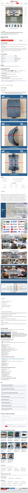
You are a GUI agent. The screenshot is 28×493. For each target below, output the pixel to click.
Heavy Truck (14, 358)
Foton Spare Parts (9, 483)
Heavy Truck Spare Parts (15, 483)
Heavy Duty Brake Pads (4, 478)
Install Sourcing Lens (4, 489)
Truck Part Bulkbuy (19, 485)
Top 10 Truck (10, 485)
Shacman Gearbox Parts (17, 470)
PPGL (12, 359)
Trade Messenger (12, 488)
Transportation (4, 5)
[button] (1, 1)
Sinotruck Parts (10, 358)
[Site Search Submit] (17, 3)
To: (4, 418)
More (1, 486)
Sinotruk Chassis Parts (23, 469)
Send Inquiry (7, 40)
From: (4, 416)
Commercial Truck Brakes (11, 478)
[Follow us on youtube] (25, 488)
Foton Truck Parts (3, 483)
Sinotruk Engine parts (9, 469)
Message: (4, 420)
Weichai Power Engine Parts (19, 358)
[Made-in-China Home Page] (14, 1)
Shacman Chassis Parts (23, 470)
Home (1, 5)
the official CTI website (18, 329)
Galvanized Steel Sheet (21, 359)
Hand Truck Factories (16, 481)
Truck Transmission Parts (4, 485)
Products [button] (7, 3)
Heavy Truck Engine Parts (22, 483)
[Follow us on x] (23, 488)
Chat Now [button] (21, 40)
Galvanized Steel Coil (16, 359)
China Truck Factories (3, 481)
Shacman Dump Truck (3, 470)
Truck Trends (14, 485)
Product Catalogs (11, 466)
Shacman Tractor (9, 470)
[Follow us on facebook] (22, 488)
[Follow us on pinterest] (26, 488)
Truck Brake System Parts (18, 478)
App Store (2, 488)
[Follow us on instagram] (24, 488)
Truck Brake (11, 5)
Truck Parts (8, 5)
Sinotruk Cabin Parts (3, 469)
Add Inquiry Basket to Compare (14, 28)
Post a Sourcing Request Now (21, 426)
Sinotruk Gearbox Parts (16, 469)
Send (6, 426)
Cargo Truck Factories (23, 481)
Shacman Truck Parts (9, 359)
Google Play (7, 488)
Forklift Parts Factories (10, 481)
